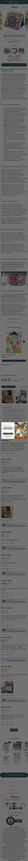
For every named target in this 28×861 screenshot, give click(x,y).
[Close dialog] (26, 422)
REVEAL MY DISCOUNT (8, 433)
